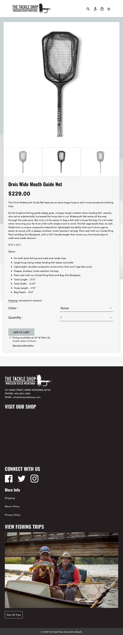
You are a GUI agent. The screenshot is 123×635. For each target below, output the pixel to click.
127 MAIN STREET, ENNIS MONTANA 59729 (27, 389)
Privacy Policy (12, 514)
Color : (13, 307)
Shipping (12, 300)
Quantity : (15, 317)
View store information (22, 345)
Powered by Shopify (73, 631)
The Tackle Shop (55, 631)
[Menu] (108, 8)
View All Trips (14, 614)
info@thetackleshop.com (27, 397)
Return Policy (12, 506)
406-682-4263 (22, 393)
